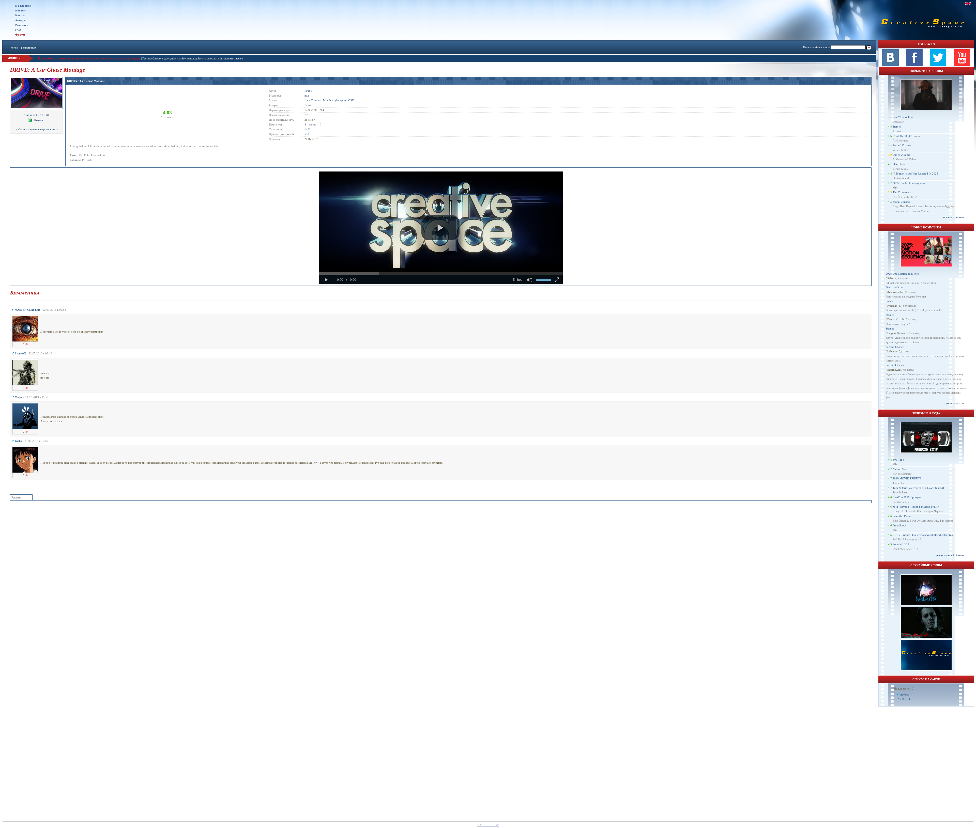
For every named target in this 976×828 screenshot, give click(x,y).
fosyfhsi (904, 694)
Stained (897, 126)
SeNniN (891, 278)
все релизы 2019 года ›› (951, 554)
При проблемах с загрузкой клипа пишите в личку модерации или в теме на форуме (89, 58)
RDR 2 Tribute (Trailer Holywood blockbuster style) (923, 534)
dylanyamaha (895, 291)
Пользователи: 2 (903, 688)
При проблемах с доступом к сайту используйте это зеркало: (180, 58)
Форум (20, 34)
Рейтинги (21, 25)
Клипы (20, 15)
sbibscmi (905, 699)
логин (14, 47)
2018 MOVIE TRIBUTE (907, 478)
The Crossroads (902, 192)
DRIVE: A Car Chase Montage (86, 80)
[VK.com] (890, 64)
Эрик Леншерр (901, 201)
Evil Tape (898, 459)
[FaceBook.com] (914, 64)
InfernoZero (894, 369)
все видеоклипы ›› (955, 216)
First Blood (899, 164)
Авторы (20, 20)
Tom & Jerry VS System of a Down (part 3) (918, 487)
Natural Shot (900, 469)
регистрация (28, 47)
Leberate (892, 351)
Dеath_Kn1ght (896, 319)
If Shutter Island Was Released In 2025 (915, 173)
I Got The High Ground (907, 135)
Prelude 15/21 (901, 544)
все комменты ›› (956, 402)
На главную (23, 5)
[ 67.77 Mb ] (37, 114)
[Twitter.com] (938, 64)
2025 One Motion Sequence (909, 182)
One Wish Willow (903, 117)
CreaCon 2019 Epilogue (907, 497)
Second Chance (902, 145)
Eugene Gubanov (897, 333)
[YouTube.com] (962, 64)
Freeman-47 (894, 305)
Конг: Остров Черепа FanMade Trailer (916, 506)
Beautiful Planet (902, 516)
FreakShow (899, 525)
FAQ (18, 29)
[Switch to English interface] (968, 3)
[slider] (441, 273)
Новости (21, 10)
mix (306, 95)
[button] (440, 228)
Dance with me (901, 154)
